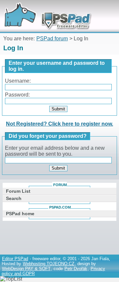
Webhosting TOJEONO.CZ (48, 263)
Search (13, 198)
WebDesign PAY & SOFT (26, 268)
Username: (18, 81)
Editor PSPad (15, 258)
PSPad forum (52, 38)
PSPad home (20, 213)
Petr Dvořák (75, 268)
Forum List (18, 191)
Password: (17, 95)
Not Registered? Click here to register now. (59, 124)
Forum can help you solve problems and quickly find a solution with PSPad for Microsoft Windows (45, 9)
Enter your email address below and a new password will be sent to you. (55, 151)
